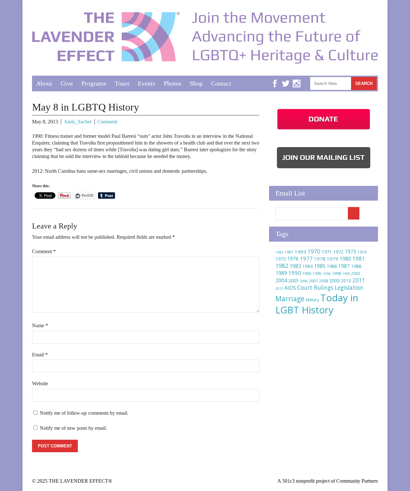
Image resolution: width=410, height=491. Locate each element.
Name (40, 325)
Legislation (349, 287)
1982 (281, 266)
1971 (327, 252)
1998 (336, 273)
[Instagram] (296, 78)
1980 (345, 258)
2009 (334, 281)
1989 (281, 273)
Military (312, 300)
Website (40, 383)
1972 (338, 252)
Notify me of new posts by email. (73, 428)
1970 (314, 251)
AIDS (290, 287)
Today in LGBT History (316, 303)
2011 (358, 280)
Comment (107, 121)
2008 (323, 281)
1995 (317, 273)
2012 (279, 288)
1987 (344, 266)
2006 (304, 281)
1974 (361, 252)
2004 (281, 280)
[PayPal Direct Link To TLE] (323, 129)
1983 (295, 266)
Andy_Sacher (78, 121)
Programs (93, 83)
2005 (293, 281)
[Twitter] (285, 78)
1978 (319, 258)
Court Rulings (315, 287)
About (44, 83)
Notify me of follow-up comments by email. (84, 413)
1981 (358, 258)
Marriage (290, 298)
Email (40, 354)
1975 (280, 258)
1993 (306, 273)
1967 (288, 252)
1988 (356, 266)
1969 (300, 251)
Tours (122, 83)
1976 (293, 258)
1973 (350, 251)
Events (146, 83)
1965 (279, 252)
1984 (307, 266)
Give (67, 83)
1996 (327, 273)
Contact (221, 83)
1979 (332, 258)
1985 (319, 266)
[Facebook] (274, 78)
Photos (172, 83)
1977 (306, 258)
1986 (332, 266)
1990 (294, 273)
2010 (346, 281)
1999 (346, 273)
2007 (313, 281)
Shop (196, 83)
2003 (355, 273)
